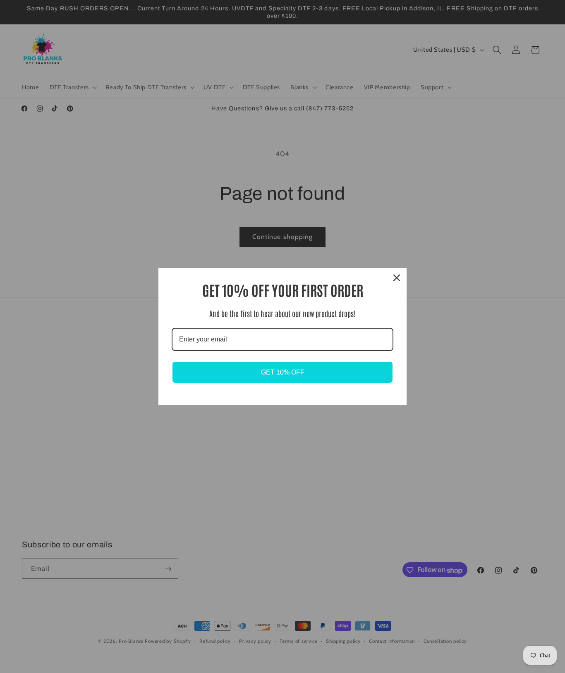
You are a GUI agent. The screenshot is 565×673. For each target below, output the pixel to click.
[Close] (397, 278)
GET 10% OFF (282, 372)
